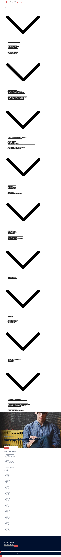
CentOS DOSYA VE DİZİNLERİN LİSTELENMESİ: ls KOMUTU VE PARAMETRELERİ (21, 144)
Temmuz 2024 (8, 473)
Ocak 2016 (7, 524)
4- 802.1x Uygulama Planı (11, 233)
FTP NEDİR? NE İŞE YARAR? (12, 45)
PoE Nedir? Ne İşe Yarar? (11, 322)
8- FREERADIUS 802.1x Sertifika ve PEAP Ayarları (15, 238)
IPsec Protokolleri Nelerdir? (12, 188)
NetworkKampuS (7, 553)
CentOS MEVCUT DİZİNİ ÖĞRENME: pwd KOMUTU (16, 147)
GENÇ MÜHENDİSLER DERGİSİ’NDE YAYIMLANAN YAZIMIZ (18, 403)
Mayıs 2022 (8, 475)
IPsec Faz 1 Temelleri (11, 192)
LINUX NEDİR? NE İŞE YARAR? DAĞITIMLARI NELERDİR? (17, 137)
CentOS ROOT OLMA (11, 142)
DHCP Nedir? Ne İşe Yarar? (12, 277)
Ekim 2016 (7, 518)
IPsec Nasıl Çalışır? (10, 186)
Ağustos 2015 (8, 530)
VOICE (7, 281)
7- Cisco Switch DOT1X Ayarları (12, 237)
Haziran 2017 (8, 510)
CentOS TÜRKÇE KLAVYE (12, 141)
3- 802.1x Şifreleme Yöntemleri (12, 232)
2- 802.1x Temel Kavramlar (12, 231)
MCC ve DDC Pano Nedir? (10, 454)
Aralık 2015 (8, 525)
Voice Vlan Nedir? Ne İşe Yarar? (12, 321)
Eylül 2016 (7, 519)
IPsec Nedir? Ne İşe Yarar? (12, 185)
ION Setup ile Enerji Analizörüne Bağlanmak (14, 359)
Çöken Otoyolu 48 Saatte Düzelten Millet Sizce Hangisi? (16, 410)
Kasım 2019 (8, 492)
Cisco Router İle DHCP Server (12, 278)
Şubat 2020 (7, 488)
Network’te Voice (10, 316)
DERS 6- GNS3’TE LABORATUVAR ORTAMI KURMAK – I (17, 96)
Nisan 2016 (7, 522)
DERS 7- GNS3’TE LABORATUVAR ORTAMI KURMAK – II (17, 97)
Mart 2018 (7, 505)
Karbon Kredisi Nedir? (11, 360)
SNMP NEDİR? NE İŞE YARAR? (13, 48)
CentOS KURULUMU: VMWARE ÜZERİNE (15, 138)
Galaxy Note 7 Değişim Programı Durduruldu (14, 406)
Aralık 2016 (8, 516)
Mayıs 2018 (8, 504)
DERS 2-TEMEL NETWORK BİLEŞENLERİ (15, 91)
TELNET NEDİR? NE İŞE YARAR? (13, 46)
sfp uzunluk (11, 429)
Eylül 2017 (7, 507)
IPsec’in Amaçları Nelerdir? (12, 187)
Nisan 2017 (7, 511)
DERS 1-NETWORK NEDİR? (12, 90)
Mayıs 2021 (8, 476)
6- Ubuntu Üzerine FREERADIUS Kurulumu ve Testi (15, 236)
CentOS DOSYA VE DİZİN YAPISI (13, 143)
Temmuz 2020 (8, 482)
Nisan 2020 (7, 486)
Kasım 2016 (8, 517)
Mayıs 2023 (8, 474)
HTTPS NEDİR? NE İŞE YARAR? (13, 52)
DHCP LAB (8, 242)
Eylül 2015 (7, 529)
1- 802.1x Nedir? (10, 230)
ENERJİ (7, 323)
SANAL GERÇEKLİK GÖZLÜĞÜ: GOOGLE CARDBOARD (17, 400)
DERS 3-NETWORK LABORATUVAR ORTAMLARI (16, 92)
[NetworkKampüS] (14, 4)
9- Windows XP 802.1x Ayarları (12, 239)
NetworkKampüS (6, 429)
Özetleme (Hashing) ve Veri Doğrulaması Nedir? (15, 193)
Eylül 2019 (7, 494)
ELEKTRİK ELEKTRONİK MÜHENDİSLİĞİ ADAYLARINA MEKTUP (19, 404)
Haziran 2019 (8, 498)
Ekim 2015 (7, 528)
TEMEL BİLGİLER (9, 7)
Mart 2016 (7, 523)
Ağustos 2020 (8, 481)
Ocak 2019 (7, 500)
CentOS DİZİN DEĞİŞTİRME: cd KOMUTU (14, 148)
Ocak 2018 (7, 506)
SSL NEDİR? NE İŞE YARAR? (12, 53)
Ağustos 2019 (8, 495)
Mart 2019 (7, 499)
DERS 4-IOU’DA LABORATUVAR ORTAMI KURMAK (16, 93)
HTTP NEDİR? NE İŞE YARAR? (13, 51)
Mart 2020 (7, 487)
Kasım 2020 (8, 480)
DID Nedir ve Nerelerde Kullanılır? (13, 320)
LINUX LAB (8, 102)
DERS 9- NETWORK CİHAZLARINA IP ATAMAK (16, 99)
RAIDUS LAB (8, 194)
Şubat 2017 (7, 513)
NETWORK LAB (8, 54)
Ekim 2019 (7, 493)
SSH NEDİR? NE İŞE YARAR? (12, 47)
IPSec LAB (7, 149)
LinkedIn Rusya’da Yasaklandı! (12, 409)
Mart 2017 (7, 512)
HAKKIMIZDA (8, 6)
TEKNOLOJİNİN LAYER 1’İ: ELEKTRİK (14, 399)
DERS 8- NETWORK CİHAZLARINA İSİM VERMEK (16, 98)
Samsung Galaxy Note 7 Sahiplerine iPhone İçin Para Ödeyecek (17, 405)
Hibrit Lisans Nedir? (11, 361)
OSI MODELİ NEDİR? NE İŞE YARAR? (14, 42)
